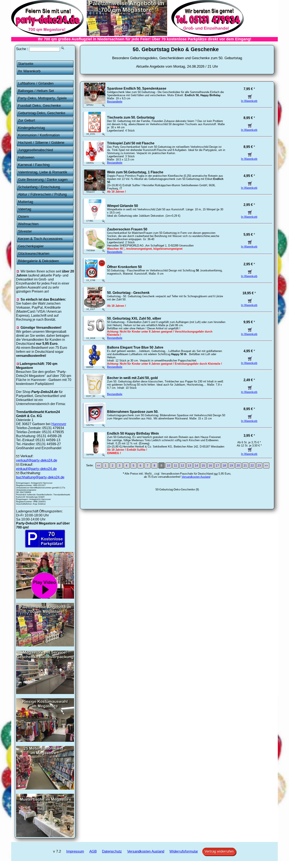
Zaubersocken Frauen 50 (127, 229)
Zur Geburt (26, 120)
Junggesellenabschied (35, 150)
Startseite (25, 64)
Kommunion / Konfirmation (39, 135)
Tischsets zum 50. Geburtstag (131, 117)
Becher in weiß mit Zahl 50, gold (132, 378)
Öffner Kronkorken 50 (124, 267)
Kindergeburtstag (31, 128)
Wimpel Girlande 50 (122, 206)
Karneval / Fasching (34, 165)
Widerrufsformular (183, 851)
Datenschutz (112, 851)
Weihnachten (28, 224)
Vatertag (24, 209)
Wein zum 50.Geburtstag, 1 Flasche (135, 172)
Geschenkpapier (31, 246)
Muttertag (25, 202)
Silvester (25, 231)
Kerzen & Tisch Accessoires (40, 239)
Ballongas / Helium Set (36, 91)
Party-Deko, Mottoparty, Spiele (42, 98)
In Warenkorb (249, 101)
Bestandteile (114, 101)
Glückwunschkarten (33, 254)
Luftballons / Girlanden (36, 83)
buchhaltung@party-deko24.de (40, 477)
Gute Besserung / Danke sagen (42, 180)
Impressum (75, 851)
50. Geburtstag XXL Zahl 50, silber (134, 318)
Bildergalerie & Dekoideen (38, 261)
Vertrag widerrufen (219, 851)
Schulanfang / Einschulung (39, 187)
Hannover (58, 424)
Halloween (26, 157)
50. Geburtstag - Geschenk (128, 292)
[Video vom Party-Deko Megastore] (45, 597)
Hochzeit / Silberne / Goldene (41, 143)
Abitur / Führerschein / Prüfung (42, 194)
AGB (93, 851)
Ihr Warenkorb (29, 71)
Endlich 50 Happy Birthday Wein (133, 433)
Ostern (23, 217)
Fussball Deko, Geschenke (39, 106)
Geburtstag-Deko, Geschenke (41, 113)
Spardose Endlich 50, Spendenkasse (136, 88)
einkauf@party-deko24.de (36, 469)
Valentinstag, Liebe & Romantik (42, 172)
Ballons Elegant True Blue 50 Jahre (135, 347)
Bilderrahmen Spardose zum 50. (132, 411)
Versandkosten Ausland (196, 476)
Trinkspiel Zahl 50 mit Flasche (130, 143)
